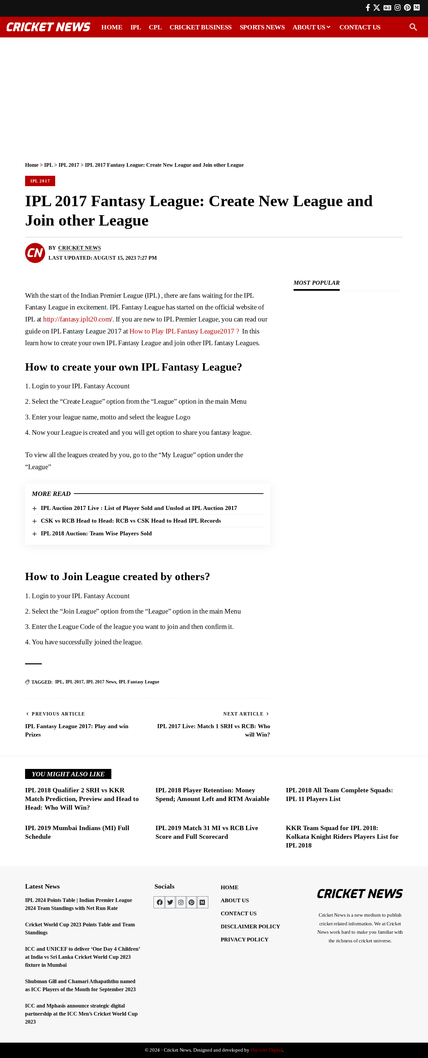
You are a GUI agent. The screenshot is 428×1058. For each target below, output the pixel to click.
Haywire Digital (266, 1050)
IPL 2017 (69, 165)
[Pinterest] (407, 8)
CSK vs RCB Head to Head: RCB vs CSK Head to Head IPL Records (131, 520)
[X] (376, 8)
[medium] (416, 7)
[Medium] (202, 902)
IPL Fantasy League (139, 681)
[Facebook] (368, 8)
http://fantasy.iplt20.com (77, 319)
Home (31, 165)
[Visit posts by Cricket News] (35, 253)
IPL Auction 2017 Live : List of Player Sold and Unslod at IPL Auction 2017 (139, 508)
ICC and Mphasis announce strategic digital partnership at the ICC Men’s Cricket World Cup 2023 (81, 1014)
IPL (48, 165)
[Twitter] (170, 902)
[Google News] (387, 8)
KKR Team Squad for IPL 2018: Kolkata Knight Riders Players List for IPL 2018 (342, 836)
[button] (413, 27)
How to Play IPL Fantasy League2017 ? (184, 331)
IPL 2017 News (101, 681)
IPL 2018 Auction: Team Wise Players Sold (96, 533)
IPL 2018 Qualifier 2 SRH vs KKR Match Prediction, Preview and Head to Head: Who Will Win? (82, 798)
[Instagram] (397, 8)
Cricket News (79, 248)
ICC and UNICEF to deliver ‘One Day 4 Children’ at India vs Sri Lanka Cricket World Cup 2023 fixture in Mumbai (82, 957)
